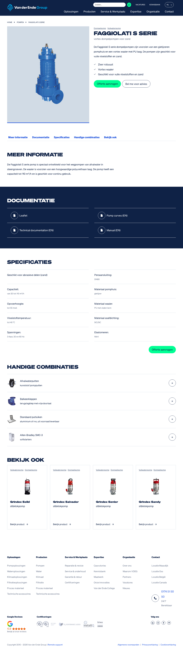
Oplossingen (71, 11)
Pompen (20, 22)
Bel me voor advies (136, 83)
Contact (169, 11)
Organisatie (153, 11)
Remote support (55, 644)
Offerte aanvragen (107, 83)
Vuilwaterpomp (114, 28)
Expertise (135, 11)
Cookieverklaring (168, 644)
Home (9, 22)
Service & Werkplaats (113, 11)
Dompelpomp (100, 28)
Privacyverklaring (150, 644)
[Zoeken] (129, 5)
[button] (16, 627)
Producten (89, 11)
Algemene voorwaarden (128, 644)
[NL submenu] (171, 5)
